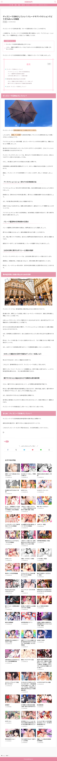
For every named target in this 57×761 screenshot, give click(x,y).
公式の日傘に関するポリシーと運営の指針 (18, 75)
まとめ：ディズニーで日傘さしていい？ (16, 86)
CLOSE (49, 64)
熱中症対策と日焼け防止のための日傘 (15, 79)
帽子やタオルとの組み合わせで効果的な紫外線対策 (20, 83)
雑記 (7, 441)
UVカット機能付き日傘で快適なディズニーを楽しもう (20, 81)
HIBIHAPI (29, 2)
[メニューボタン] (2, 2)
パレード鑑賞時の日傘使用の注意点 (16, 73)
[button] (8, 450)
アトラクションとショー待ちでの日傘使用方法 (19, 71)
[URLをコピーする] (49, 450)
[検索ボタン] (55, 2)
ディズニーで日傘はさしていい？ (14, 69)
